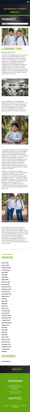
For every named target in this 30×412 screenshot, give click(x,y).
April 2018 (4, 334)
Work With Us (22, 9)
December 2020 (6, 267)
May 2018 (4, 332)
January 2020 (5, 284)
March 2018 (5, 337)
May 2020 (4, 275)
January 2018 (5, 342)
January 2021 (5, 265)
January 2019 (5, 313)
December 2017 (6, 344)
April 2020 (4, 277)
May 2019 (4, 303)
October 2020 (6, 270)
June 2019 (4, 301)
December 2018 (6, 315)
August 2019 (5, 296)
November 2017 (6, 346)
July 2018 (4, 327)
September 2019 (6, 294)
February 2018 (6, 339)
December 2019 (6, 287)
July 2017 (4, 351)
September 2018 (6, 322)
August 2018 (5, 325)
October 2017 (6, 349)
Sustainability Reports (10, 9)
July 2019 (4, 299)
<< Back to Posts (7, 254)
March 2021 (5, 263)
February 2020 (6, 282)
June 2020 (4, 272)
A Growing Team (12, 48)
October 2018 (6, 320)
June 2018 (4, 330)
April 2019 (4, 306)
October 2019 (6, 291)
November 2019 (6, 289)
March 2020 (5, 279)
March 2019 (5, 308)
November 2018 (6, 318)
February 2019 (6, 310)
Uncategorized (6, 361)
